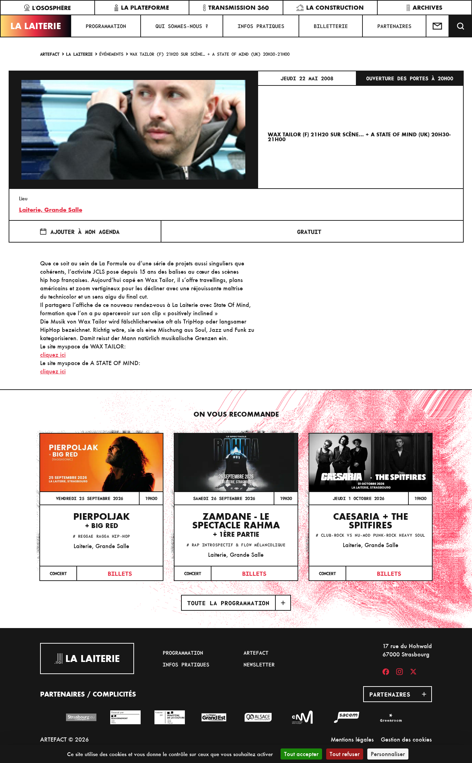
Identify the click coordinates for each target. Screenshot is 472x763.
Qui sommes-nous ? (181, 25)
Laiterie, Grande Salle (50, 210)
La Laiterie (35, 25)
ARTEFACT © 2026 (64, 739)
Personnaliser (388, 753)
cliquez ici (53, 354)
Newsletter (259, 664)
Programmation (106, 25)
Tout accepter (301, 753)
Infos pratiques (261, 25)
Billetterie (331, 25)
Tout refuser (345, 753)
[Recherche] (460, 26)
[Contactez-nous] (437, 26)
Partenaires (394, 25)
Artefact (49, 54)
